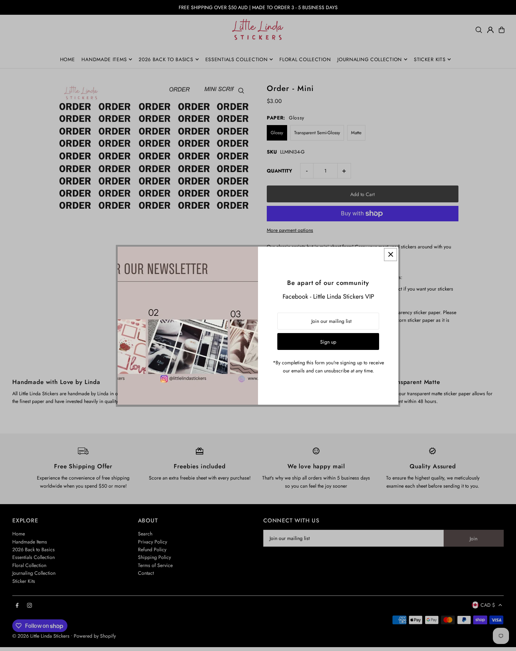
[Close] (390, 254)
